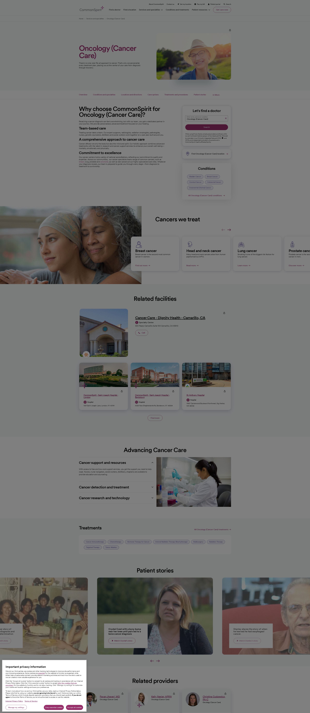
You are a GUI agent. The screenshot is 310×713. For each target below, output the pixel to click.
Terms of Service (31, 701)
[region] (44, 686)
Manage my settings (16, 707)
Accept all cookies (74, 707)
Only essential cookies (53, 707)
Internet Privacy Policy (14, 701)
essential (41, 673)
